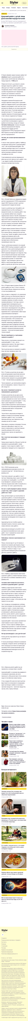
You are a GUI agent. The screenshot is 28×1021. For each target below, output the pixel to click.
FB (2, 934)
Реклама (3, 948)
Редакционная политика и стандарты (10, 940)
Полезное (13, 7)
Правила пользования (6, 949)
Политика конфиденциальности (9, 953)
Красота (7, 10)
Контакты (3, 942)
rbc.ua (24, 3)
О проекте (3, 938)
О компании (4, 946)
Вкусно (19, 7)
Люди (3, 7)
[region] (14, 62)
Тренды (8, 7)
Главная (3, 10)
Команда (3, 944)
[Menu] (2, 3)
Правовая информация (7, 951)
